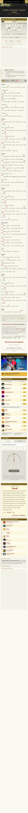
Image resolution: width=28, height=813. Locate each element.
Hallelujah (7, 425)
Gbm (8, 85)
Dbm (4, 91)
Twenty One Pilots (9, 547)
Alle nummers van (18, 515)
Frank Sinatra (8, 554)
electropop (9, 512)
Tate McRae (9, 337)
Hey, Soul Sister (8, 429)
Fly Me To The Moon (10, 553)
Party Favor (7, 417)
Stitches (7, 413)
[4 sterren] (16, 345)
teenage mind (8, 388)
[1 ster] (10, 345)
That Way (7, 404)
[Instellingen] (25, 81)
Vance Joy (8, 536)
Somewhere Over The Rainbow (12, 521)
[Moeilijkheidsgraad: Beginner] (21, 384)
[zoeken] (23, 1)
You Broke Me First (9, 392)
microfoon (9, 441)
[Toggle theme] (1, 1)
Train (6, 430)
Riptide (7, 535)
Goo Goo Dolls (8, 540)
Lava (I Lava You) (9, 525)
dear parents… (8, 400)
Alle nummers (22, 381)
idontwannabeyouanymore (11, 421)
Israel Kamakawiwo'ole (10, 522)
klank (20, 441)
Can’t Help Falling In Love (11, 546)
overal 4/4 (17, 37)
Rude (6, 409)
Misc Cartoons (8, 526)
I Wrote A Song (8, 384)
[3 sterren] (14, 345)
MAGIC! (6, 410)
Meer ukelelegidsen (6, 566)
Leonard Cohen (8, 426)
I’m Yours (8, 532)
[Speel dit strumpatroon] (23, 37)
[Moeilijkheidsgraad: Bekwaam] (21, 410)
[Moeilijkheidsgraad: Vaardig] (21, 392)
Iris (6, 539)
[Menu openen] (26, 4)
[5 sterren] (18, 345)
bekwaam (24, 329)
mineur (18, 328)
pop (13, 512)
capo (8, 76)
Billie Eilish (7, 418)
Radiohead (8, 529)
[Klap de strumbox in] (26, 37)
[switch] (20, 21)
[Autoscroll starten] (3, 81)
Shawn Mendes (8, 414)
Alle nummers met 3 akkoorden (18, 434)
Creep (7, 528)
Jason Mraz (8, 533)
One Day (7, 396)
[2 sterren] (12, 345)
